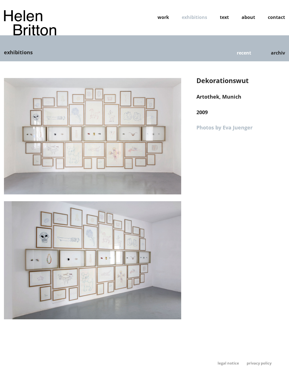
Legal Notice (228, 363)
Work (163, 17)
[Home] (30, 33)
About (248, 17)
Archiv (278, 53)
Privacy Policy (259, 363)
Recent (244, 53)
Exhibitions (194, 17)
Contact (276, 17)
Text (224, 17)
